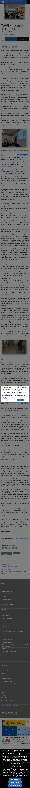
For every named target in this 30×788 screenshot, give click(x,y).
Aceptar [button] (20, 399)
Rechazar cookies (15, 782)
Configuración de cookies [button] (8, 399)
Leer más (5, 397)
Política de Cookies (15, 785)
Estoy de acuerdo (15, 779)
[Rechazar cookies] (28, 768)
